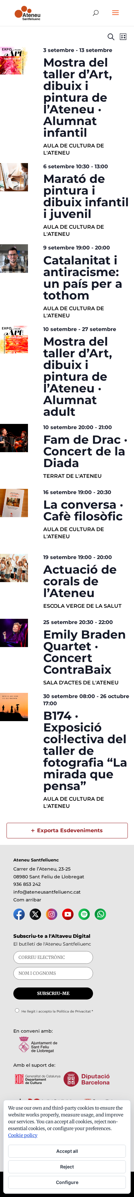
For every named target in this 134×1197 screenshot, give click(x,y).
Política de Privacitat (74, 1011)
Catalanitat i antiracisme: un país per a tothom (82, 277)
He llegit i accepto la (57, 1011)
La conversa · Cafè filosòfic (83, 510)
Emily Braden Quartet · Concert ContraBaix (84, 652)
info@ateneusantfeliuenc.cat (47, 892)
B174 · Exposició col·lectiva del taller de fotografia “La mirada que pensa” (85, 750)
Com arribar (27, 900)
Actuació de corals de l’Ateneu (80, 581)
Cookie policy (22, 1135)
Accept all (67, 1151)
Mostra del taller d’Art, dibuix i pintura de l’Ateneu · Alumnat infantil (77, 97)
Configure (67, 1182)
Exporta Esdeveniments (70, 830)
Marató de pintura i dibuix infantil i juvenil (86, 196)
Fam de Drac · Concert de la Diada (85, 451)
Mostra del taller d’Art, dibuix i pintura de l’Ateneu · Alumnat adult (77, 376)
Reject (67, 1166)
